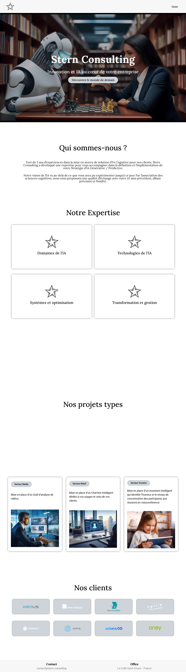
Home (175, 6)
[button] (93, 80)
